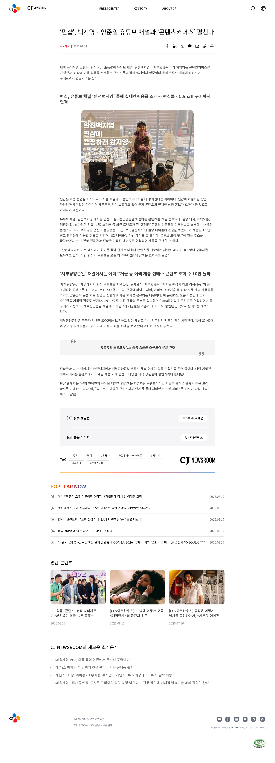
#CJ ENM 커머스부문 (130, 455)
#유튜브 (105, 455)
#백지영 (155, 455)
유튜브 (219, 719)
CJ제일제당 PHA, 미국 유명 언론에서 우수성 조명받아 (91, 659)
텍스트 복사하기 (191, 418)
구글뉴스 (253, 719)
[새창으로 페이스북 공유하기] (167, 46)
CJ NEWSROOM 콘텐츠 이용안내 (93, 725)
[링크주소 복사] (205, 46)
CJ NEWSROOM (14, 8)
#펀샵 (89, 455)
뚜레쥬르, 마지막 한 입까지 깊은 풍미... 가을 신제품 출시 (93, 667)
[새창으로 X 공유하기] (182, 46)
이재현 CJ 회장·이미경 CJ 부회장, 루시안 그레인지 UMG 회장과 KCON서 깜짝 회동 (112, 674)
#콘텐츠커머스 (98, 463)
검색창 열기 (253, 8)
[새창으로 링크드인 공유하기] (175, 46)
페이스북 (227, 719)
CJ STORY (140, 8)
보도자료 (65, 46)
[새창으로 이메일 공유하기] (197, 46)
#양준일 (76, 463)
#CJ (74, 455)
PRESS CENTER (109, 8)
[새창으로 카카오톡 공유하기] (190, 46)
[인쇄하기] (212, 46)
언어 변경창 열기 (263, 8)
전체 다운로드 (192, 437)
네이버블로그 (245, 719)
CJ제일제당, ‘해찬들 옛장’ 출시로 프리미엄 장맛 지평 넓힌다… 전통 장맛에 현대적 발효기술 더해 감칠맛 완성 (130, 682)
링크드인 (236, 719)
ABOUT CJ (169, 8)
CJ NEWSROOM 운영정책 (89, 718)
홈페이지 (262, 719)
